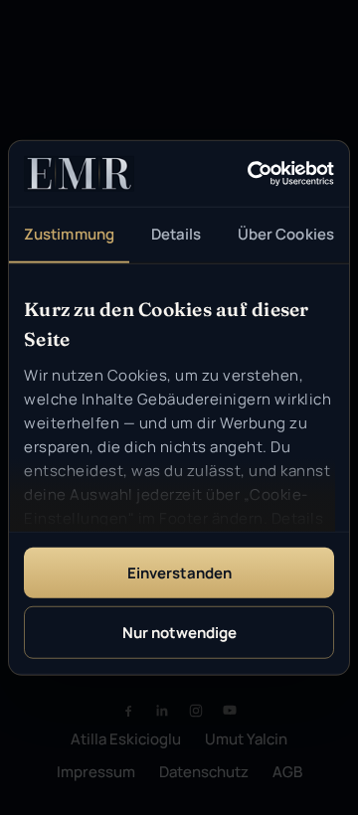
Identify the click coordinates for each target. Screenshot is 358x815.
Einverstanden (179, 573)
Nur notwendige (179, 631)
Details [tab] (176, 234)
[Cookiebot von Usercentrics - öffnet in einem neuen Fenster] (252, 174)
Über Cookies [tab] (286, 234)
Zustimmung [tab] (69, 234)
